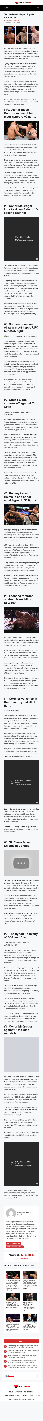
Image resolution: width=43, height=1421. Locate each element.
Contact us (28, 1392)
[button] (38, 7)
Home (11, 1392)
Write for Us (35, 1395)
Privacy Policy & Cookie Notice (15, 1395)
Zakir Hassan (14, 1246)
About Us (18, 1392)
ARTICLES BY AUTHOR (13, 1243)
